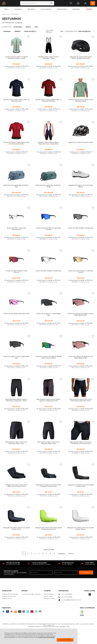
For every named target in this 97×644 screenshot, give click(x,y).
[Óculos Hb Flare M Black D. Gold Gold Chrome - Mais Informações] (80, 259)
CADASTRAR (86, 572)
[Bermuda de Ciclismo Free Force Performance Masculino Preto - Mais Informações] (80, 387)
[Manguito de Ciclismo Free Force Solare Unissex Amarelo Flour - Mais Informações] (48, 516)
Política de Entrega (9, 596)
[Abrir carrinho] (92, 3)
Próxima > (61, 553)
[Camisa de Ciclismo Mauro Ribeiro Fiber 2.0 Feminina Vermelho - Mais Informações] (16, 130)
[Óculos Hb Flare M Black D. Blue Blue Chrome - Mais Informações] (48, 216)
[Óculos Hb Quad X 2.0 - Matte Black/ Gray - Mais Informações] (48, 301)
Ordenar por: (71, 31)
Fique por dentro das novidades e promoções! (15, 573)
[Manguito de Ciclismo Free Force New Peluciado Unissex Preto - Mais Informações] (48, 473)
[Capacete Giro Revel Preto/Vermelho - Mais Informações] (80, 130)
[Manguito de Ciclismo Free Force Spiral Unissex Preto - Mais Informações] (80, 473)
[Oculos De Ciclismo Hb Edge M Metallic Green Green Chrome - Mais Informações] (48, 344)
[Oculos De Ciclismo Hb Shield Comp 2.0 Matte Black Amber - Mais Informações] (80, 301)
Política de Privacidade (46, 637)
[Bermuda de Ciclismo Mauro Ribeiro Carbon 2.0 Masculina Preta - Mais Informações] (48, 387)
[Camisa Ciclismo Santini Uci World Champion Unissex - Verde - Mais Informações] (16, 45)
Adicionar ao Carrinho (16, 73)
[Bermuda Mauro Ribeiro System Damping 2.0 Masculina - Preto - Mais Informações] (16, 387)
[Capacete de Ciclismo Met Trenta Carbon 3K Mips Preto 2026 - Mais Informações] (80, 45)
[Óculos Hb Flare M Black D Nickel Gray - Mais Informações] (80, 216)
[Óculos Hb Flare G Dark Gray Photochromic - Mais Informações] (16, 216)
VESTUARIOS (15, 14)
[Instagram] (90, 595)
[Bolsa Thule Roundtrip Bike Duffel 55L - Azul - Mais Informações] (16, 173)
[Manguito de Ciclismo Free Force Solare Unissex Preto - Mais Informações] (16, 516)
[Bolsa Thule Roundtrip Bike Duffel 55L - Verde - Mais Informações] (48, 173)
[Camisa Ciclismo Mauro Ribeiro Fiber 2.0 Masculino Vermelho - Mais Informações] (48, 87)
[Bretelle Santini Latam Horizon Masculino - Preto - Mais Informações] (48, 45)
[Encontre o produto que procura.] (51, 3)
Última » (71, 553)
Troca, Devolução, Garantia (31, 594)
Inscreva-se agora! (11, 571)
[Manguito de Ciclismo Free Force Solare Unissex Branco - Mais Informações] (80, 516)
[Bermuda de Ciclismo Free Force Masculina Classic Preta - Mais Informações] (16, 430)
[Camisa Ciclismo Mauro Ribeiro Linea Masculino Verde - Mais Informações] (80, 87)
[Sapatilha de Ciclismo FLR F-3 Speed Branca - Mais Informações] (80, 173)
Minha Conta (48, 596)
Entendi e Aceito (65, 640)
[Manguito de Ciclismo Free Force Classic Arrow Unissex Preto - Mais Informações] (16, 473)
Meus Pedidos (49, 594)
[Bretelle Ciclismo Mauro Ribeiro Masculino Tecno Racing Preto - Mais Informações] (48, 130)
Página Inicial (6, 14)
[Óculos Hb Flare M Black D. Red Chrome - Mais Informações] (16, 259)
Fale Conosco (7, 598)
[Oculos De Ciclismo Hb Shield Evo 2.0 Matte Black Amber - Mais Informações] (80, 344)
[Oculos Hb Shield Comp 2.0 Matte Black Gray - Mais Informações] (16, 344)
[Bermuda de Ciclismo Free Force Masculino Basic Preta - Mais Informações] (48, 430)
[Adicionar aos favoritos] (28, 37)
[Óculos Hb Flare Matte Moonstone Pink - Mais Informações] (16, 301)
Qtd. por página (49, 31)
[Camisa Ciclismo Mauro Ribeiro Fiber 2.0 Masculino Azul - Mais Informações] (16, 87)
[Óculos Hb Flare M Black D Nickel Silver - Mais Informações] (48, 259)
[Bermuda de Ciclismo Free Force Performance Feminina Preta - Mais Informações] (80, 430)
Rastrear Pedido (49, 598)
